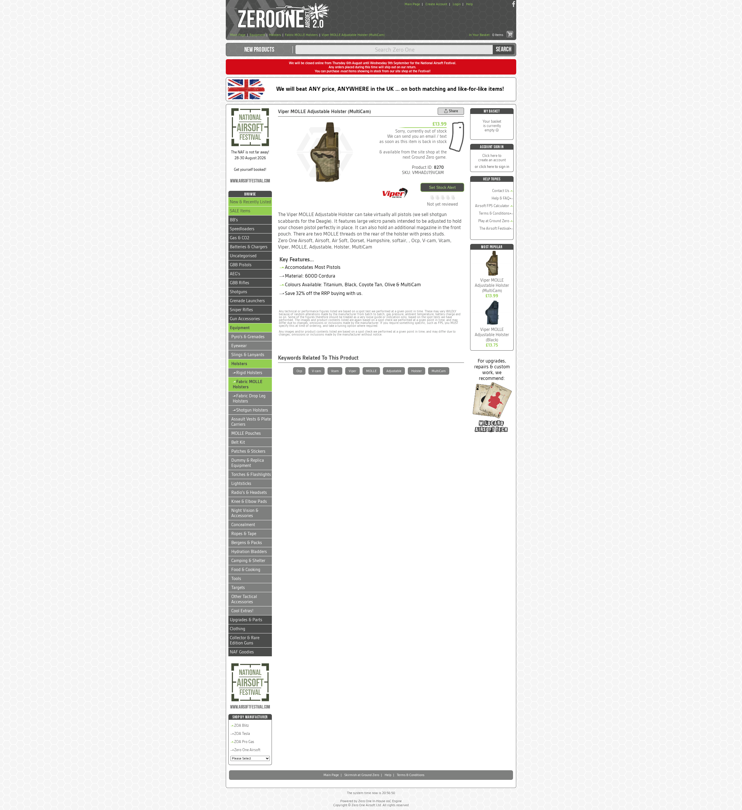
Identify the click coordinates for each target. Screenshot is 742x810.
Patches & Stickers (248, 451)
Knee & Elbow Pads (249, 501)
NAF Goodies (242, 652)
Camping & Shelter (248, 560)
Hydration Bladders (249, 551)
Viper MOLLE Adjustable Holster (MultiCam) (492, 285)
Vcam (335, 371)
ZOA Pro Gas (244, 742)
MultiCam (439, 371)
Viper (352, 371)
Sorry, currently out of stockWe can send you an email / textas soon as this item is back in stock (413, 136)
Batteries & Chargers (249, 246)
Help (469, 4)
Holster (416, 371)
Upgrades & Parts (246, 619)
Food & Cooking (245, 569)
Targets (238, 587)
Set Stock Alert (442, 187)
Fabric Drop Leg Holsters (249, 398)
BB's (234, 219)
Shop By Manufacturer (250, 717)
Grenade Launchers (247, 300)
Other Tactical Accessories (244, 599)
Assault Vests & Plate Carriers (251, 421)
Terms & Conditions (494, 213)
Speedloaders (242, 228)
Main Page (412, 4)
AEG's (235, 273)
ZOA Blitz (241, 725)
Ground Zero (423, 157)
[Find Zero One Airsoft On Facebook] (513, 4)
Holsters (239, 363)
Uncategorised (243, 255)
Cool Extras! (242, 610)
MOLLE (371, 371)
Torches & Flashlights (251, 474)
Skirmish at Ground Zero (361, 775)
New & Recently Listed (250, 201)
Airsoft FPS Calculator (492, 206)
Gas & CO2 (239, 237)
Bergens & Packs (246, 542)
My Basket (492, 111)
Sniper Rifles (241, 309)
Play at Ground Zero (493, 221)
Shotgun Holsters (250, 410)
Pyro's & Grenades (248, 336)
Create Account (436, 4)
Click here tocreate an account (492, 157)
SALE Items (240, 210)
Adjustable (393, 371)
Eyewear (239, 345)
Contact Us (500, 191)
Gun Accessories (245, 318)
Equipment (240, 327)
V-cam (316, 371)
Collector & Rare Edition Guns (244, 640)
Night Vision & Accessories (244, 513)
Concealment (243, 524)
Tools (236, 578)
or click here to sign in (492, 166)
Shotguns (238, 291)
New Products (259, 50)
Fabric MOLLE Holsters (247, 384)
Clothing (237, 628)
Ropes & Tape (243, 533)
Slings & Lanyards (247, 354)
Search (503, 49)
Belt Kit (238, 442)
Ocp (299, 371)
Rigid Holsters (247, 372)
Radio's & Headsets (249, 492)
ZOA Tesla (242, 733)
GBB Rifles (239, 282)
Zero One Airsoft (247, 750)
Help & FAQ (501, 198)
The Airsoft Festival (494, 228)
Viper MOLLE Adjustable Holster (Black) (492, 335)
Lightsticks (241, 483)
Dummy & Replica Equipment (247, 463)
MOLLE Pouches (246, 433)
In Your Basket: (486, 35)
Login (457, 4)
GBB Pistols (241, 264)
